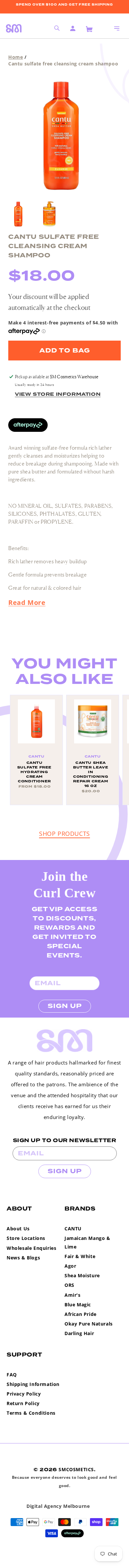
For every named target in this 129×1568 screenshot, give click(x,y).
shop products (64, 834)
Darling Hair (79, 1333)
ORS (69, 1285)
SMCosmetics (76, 1469)
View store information (58, 394)
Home (15, 57)
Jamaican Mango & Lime (87, 1242)
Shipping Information (33, 1384)
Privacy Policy (24, 1394)
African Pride (80, 1314)
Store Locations (26, 1238)
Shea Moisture (82, 1275)
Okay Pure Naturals (88, 1324)
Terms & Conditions (31, 1413)
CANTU (73, 1228)
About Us (18, 1228)
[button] (116, 28)
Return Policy (23, 1403)
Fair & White (79, 1256)
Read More (26, 602)
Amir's (72, 1295)
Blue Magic (77, 1304)
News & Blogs (23, 1257)
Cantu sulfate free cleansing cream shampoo (63, 63)
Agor (70, 1266)
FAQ (12, 1374)
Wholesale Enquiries (31, 1248)
